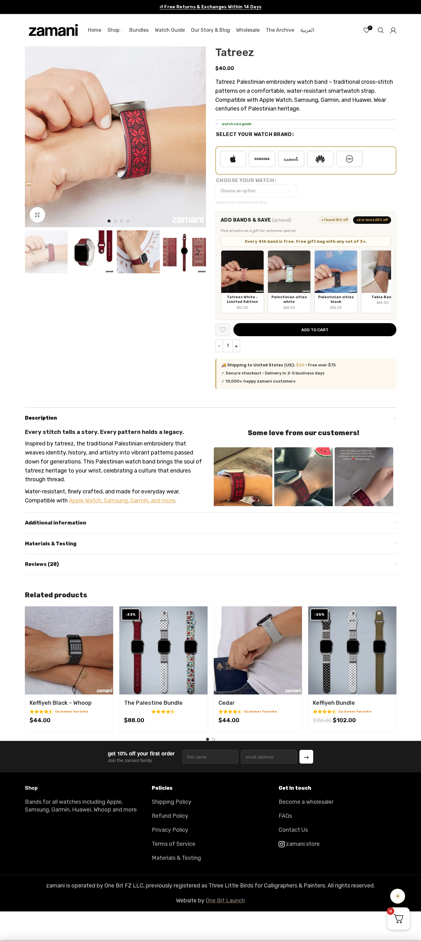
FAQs (285, 815)
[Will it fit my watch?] (397, 896)
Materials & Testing (176, 857)
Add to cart (314, 329)
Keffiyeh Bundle (334, 702)
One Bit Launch (225, 900)
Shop (31, 788)
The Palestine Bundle (153, 702)
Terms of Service (173, 843)
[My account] (393, 30)
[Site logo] (53, 29)
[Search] (381, 30)
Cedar (226, 702)
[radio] (233, 159)
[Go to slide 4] (127, 221)
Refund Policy (170, 815)
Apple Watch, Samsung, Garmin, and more (122, 500)
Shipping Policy (171, 801)
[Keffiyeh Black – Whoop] (69, 650)
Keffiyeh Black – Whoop (61, 702)
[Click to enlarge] (37, 215)
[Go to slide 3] (121, 221)
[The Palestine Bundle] (163, 650)
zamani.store (302, 843)
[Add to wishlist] (223, 329)
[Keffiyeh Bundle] (352, 650)
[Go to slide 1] (109, 221)
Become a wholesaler (306, 801)
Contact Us (293, 829)
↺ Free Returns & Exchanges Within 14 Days (210, 7)
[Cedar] (258, 650)
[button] (33, 252)
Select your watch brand (254, 134)
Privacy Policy (170, 829)
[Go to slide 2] (115, 221)
